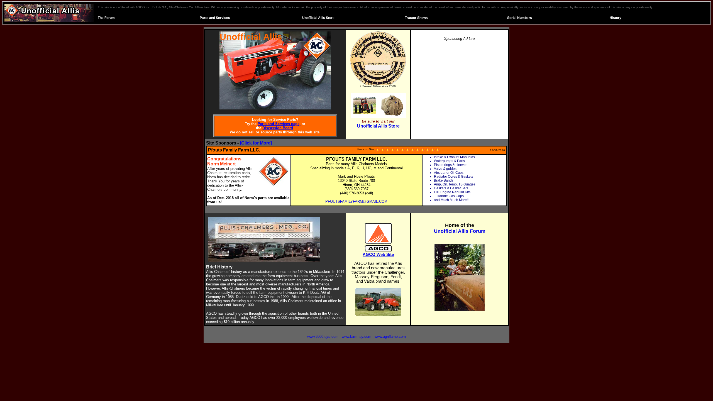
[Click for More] (256, 143)
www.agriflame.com (390, 336)
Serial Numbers (519, 18)
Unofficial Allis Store (318, 18)
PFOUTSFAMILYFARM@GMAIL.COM (356, 201)
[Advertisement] (459, 85)
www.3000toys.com (322, 336)
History (615, 18)
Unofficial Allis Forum (459, 231)
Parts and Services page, (279, 124)
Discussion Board (277, 128)
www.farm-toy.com (356, 336)
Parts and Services (215, 18)
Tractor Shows (416, 18)
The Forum (106, 18)
